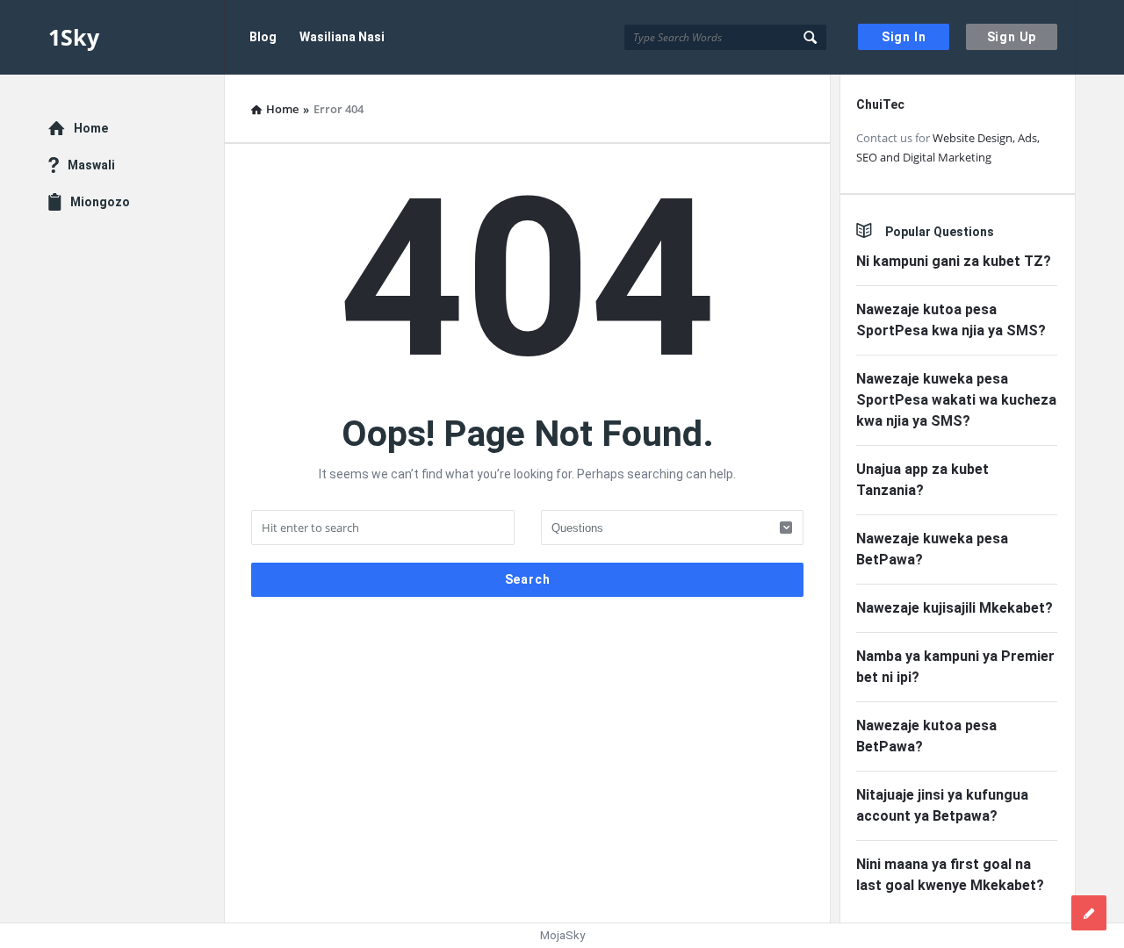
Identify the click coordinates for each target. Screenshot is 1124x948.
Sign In (904, 37)
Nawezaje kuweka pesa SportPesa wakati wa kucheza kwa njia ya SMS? (956, 399)
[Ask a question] (1088, 912)
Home (91, 128)
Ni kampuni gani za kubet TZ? (953, 261)
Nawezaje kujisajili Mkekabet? (954, 608)
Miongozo (100, 202)
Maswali (91, 165)
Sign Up (1012, 37)
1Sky (73, 37)
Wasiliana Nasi (342, 37)
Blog (263, 37)
